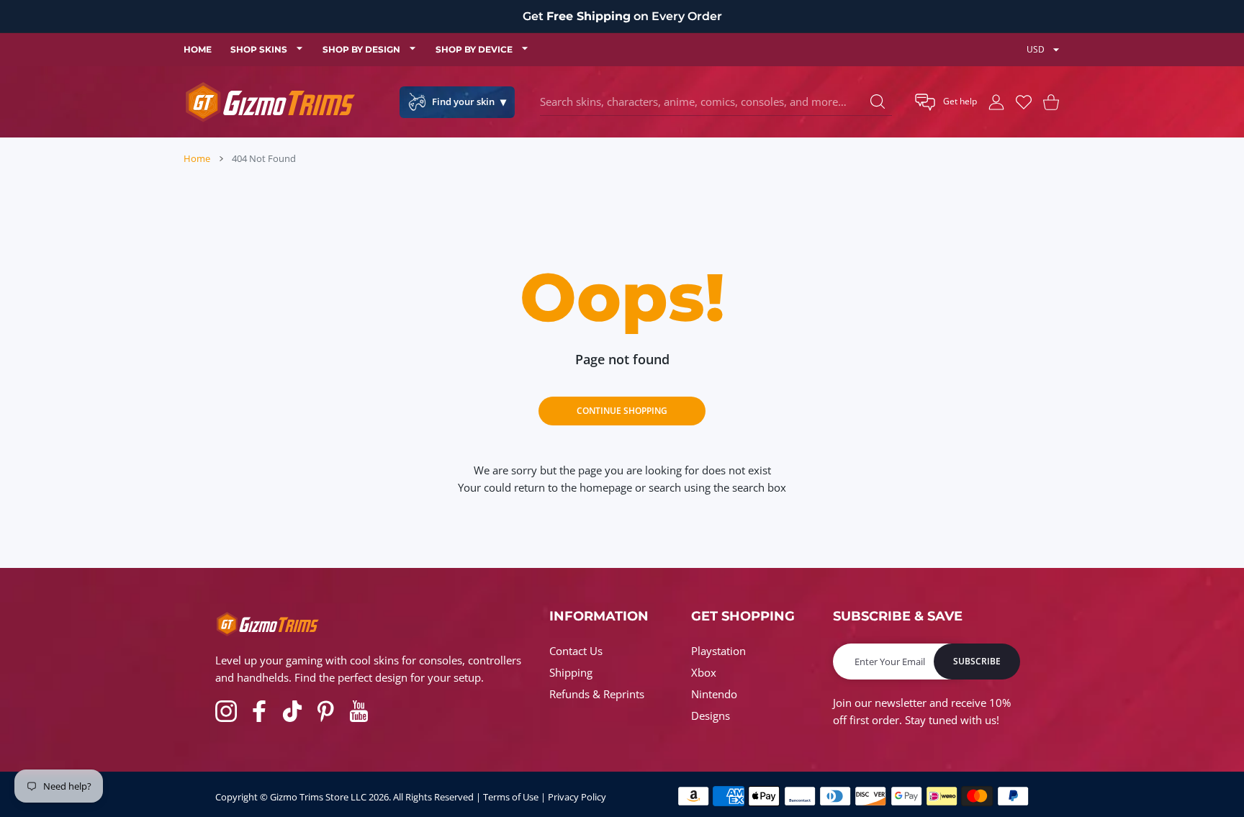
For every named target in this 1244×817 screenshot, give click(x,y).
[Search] (877, 101)
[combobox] (716, 102)
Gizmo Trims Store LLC (318, 796)
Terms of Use (510, 796)
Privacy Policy (577, 796)
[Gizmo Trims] (270, 102)
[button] (946, 102)
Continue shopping (622, 411)
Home (197, 158)
